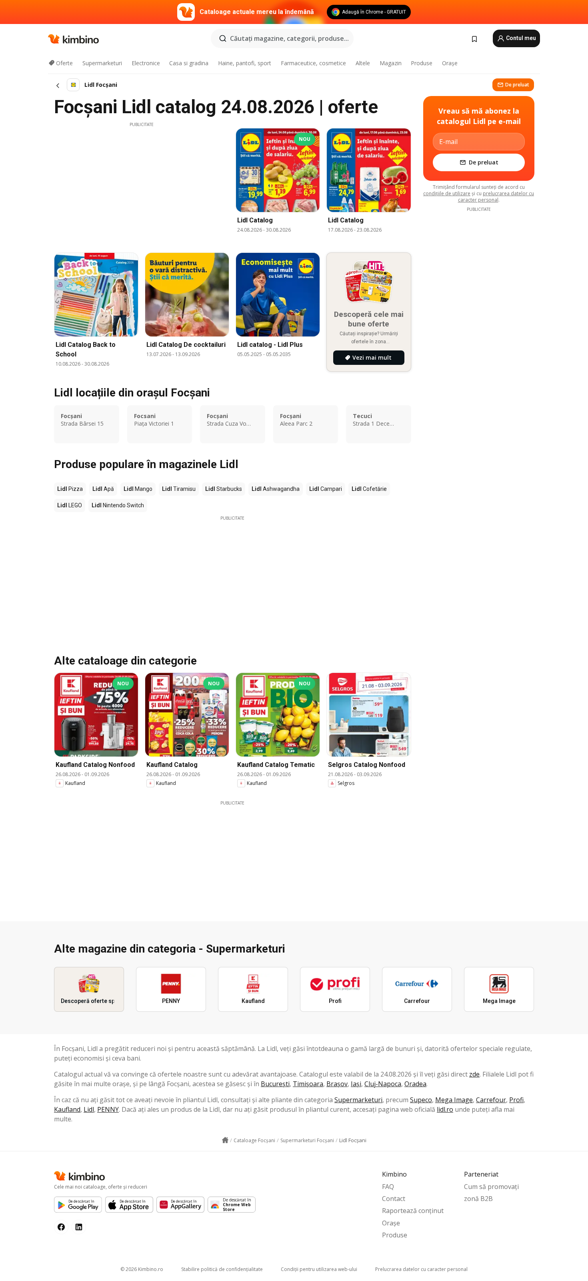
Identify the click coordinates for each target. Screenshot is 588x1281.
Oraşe (450, 63)
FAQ (388, 1186)
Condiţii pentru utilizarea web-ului (319, 1269)
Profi (516, 1099)
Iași (356, 1083)
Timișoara (308, 1083)
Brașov (337, 1083)
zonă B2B (478, 1198)
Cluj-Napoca (382, 1083)
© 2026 (141, 1269)
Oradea (415, 1083)
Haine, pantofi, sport (244, 63)
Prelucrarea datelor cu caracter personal (421, 1269)
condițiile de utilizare (446, 193)
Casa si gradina (188, 63)
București (275, 1083)
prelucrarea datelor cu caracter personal (496, 196)
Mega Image (454, 1099)
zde (474, 1074)
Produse (421, 63)
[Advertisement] (142, 184)
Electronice (146, 63)
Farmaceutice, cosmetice (313, 63)
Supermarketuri (102, 63)
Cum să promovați (491, 1186)
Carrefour (491, 1099)
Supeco (421, 1099)
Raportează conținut (413, 1210)
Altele (363, 63)
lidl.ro (445, 1109)
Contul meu (520, 38)
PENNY (108, 1109)
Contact (393, 1198)
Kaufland (67, 1109)
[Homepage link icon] (225, 1140)
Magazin (391, 63)
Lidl (89, 1109)
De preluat (517, 84)
